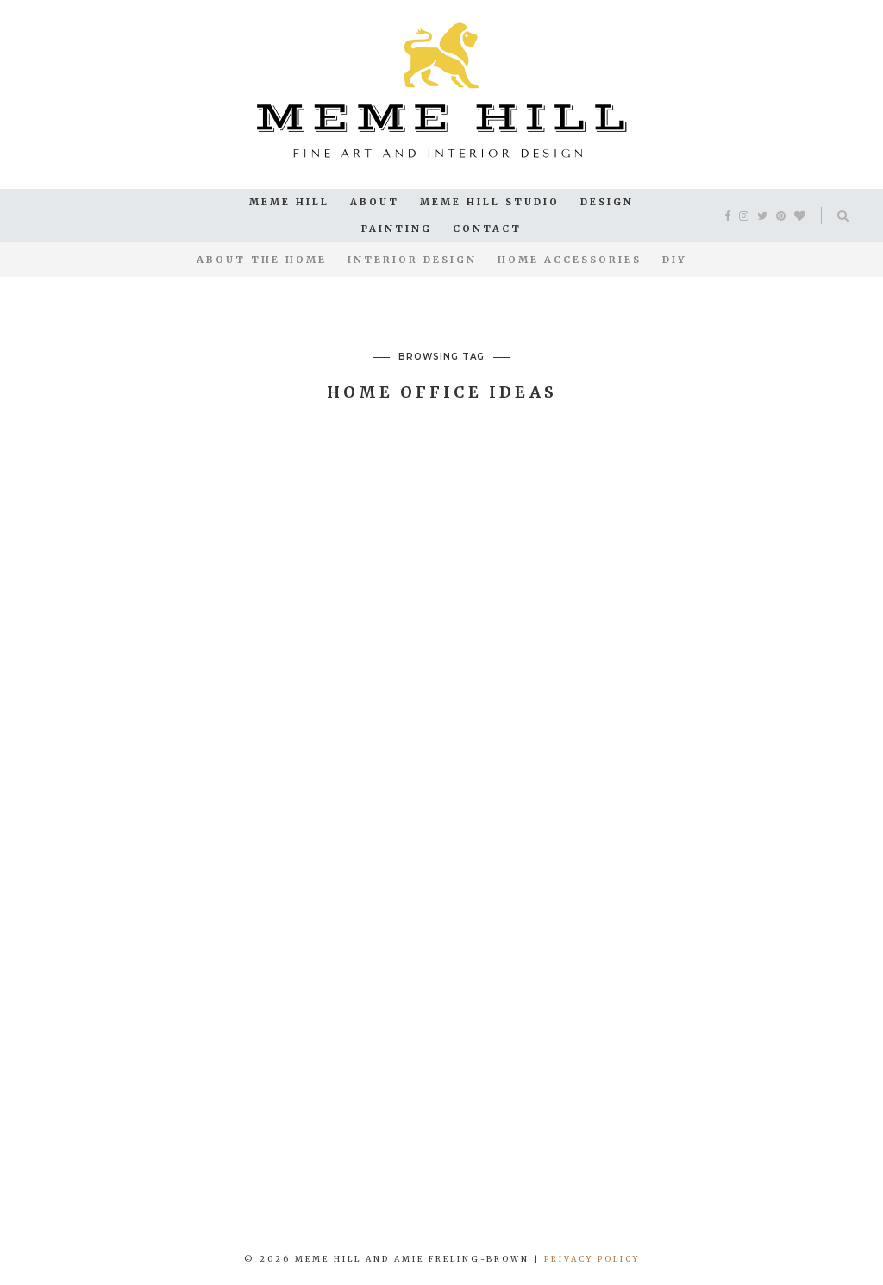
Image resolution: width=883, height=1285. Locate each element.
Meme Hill (289, 202)
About (374, 202)
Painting (396, 229)
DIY (674, 260)
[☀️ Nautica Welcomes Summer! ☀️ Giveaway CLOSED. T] (515, 1183)
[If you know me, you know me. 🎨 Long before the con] (368, 1183)
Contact (487, 229)
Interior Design (412, 260)
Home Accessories (570, 260)
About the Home (262, 260)
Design (607, 202)
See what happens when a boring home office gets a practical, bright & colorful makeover (170, 550)
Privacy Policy (592, 1258)
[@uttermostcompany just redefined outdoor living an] (662, 1183)
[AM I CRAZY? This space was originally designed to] (809, 1183)
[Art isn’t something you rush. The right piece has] (73, 1183)
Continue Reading (171, 973)
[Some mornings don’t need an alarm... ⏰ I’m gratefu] (221, 1183)
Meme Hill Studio (490, 202)
